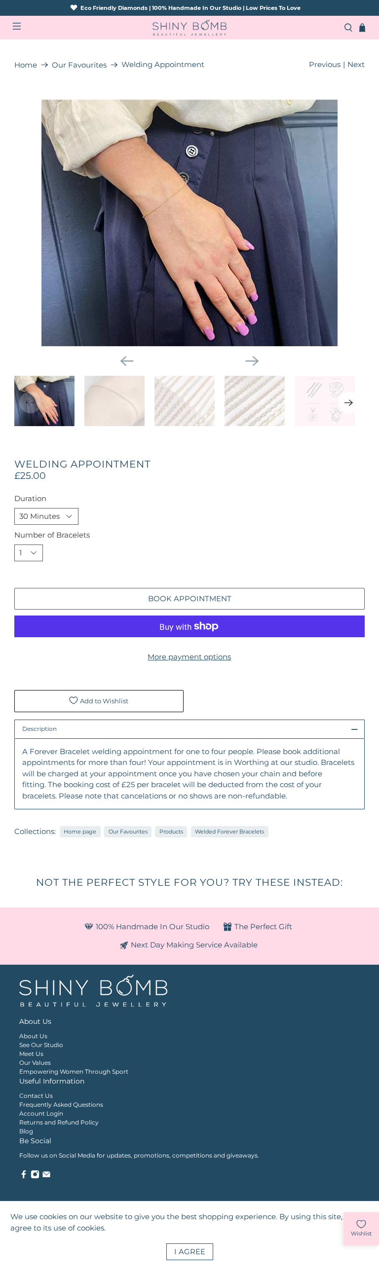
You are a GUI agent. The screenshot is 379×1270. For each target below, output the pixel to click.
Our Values (35, 1062)
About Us (33, 1036)
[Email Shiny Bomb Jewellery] (46, 1176)
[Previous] (126, 361)
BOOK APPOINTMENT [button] (189, 598)
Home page (80, 831)
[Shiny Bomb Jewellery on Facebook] (23, 1176)
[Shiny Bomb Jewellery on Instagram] (35, 1176)
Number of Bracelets (52, 535)
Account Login (41, 1113)
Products (171, 831)
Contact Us (36, 1095)
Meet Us (31, 1053)
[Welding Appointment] (189, 223)
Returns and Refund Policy (59, 1122)
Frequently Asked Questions (61, 1104)
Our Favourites (79, 65)
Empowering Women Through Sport (73, 1071)
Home (25, 65)
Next (356, 64)
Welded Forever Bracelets (229, 831)
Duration (30, 498)
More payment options (189, 656)
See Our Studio (41, 1045)
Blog (26, 1131)
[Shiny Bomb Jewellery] (189, 28)
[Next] (252, 361)
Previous (325, 64)
